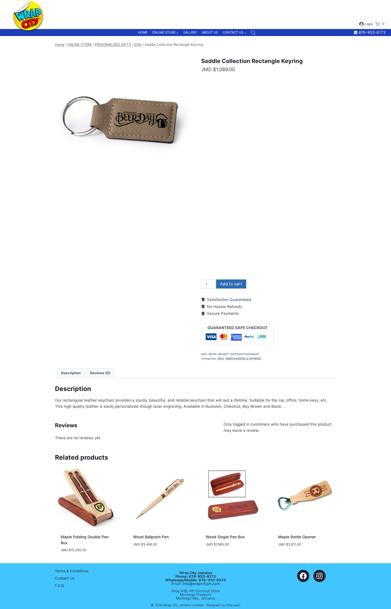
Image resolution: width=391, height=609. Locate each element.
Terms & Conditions (71, 571)
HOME (142, 32)
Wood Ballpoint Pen (151, 537)
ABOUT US (210, 32)
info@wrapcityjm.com (201, 583)
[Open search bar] (253, 32)
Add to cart (231, 283)
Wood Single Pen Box (225, 537)
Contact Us (64, 578)
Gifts (220, 358)
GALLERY (190, 32)
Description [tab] (71, 373)
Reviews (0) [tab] (100, 373)
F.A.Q (59, 585)
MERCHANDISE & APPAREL (243, 358)
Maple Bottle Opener (297, 537)
